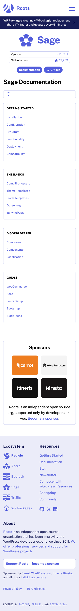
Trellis (37, 604)
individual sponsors (33, 577)
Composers (14, 242)
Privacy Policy (12, 588)
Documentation (29, 69)
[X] (49, 509)
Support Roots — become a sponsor (32, 564)
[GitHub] (42, 509)
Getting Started (51, 455)
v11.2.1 (62, 54)
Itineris (57, 573)
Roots (7, 532)
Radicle (24, 604)
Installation (14, 117)
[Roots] (16, 8)
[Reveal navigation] (72, 8)
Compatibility (16, 153)
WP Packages (12, 20)
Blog (43, 468)
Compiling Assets (18, 183)
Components (15, 249)
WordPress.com (41, 573)
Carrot (25, 573)
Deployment (15, 146)
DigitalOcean (58, 604)
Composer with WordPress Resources (56, 484)
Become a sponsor (43, 418)
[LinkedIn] (55, 509)
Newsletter (48, 475)
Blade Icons (14, 315)
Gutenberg (14, 205)
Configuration (16, 124)
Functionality (15, 139)
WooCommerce (17, 286)
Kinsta (67, 573)
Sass (10, 293)
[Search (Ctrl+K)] (39, 94)
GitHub (55, 69)
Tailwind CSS (15, 212)
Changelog (48, 493)
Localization (15, 257)
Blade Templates (18, 198)
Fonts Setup (15, 301)
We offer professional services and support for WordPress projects (39, 546)
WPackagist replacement (53, 20)
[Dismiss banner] (74, 22)
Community (48, 499)
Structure (13, 132)
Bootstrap (13, 308)
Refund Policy (36, 588)
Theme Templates (18, 190)
